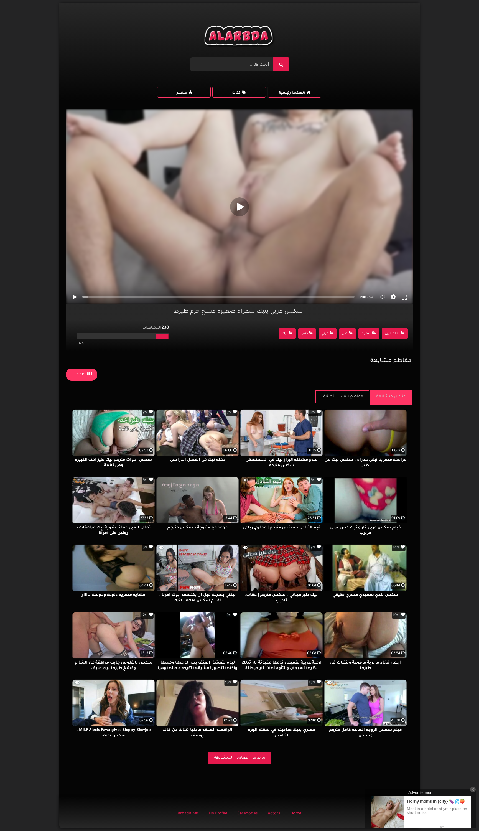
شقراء (366, 334)
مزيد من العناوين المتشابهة (239, 758)
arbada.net (188, 814)
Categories (247, 814)
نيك (284, 334)
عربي (325, 334)
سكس (181, 93)
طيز (345, 334)
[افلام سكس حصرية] (239, 37)
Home (295, 814)
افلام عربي (392, 334)
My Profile (218, 814)
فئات (236, 93)
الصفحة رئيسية (292, 93)
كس (304, 334)
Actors (274, 814)
